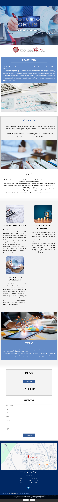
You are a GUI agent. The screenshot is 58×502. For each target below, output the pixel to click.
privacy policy (38, 497)
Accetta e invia (29, 435)
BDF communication (13, 493)
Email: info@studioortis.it (28, 481)
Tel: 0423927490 (28, 479)
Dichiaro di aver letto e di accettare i (19, 428)
